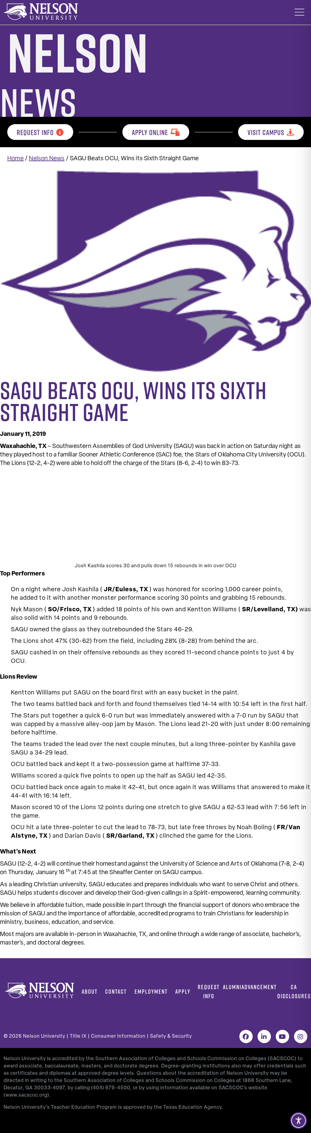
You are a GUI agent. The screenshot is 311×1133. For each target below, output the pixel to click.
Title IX (78, 1036)
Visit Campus (266, 132)
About (89, 991)
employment (151, 991)
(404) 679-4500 (110, 1088)
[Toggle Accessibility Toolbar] (298, 1120)
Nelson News (46, 159)
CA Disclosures (294, 991)
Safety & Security (171, 1036)
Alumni (232, 987)
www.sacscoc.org (26, 1095)
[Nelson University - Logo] (40, 11)
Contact (116, 991)
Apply (182, 991)
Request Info (35, 132)
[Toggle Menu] (299, 12)
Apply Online (150, 132)
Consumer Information (118, 1036)
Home (15, 159)
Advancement (259, 987)
